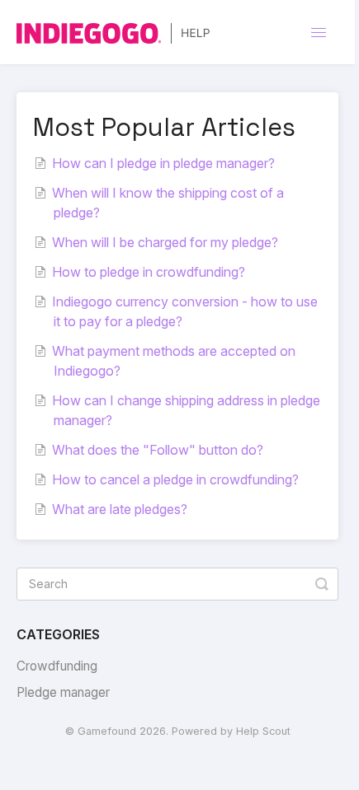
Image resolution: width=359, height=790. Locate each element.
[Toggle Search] (321, 584)
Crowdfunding (57, 666)
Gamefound (107, 731)
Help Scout (263, 731)
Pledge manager (63, 692)
